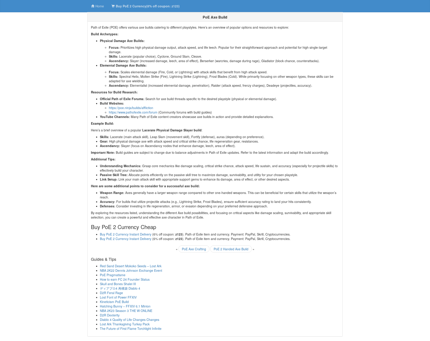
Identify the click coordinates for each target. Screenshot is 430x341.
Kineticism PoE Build (114, 301)
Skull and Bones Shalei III (118, 284)
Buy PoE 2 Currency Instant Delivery (125, 234)
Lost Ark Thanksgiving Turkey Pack (125, 324)
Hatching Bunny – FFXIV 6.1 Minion (125, 306)
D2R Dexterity (110, 315)
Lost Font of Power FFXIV (118, 297)
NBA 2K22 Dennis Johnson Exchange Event (131, 270)
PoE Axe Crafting (194, 249)
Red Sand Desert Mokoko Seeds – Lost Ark (130, 266)
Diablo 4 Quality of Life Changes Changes (129, 319)
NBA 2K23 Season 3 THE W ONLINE (126, 310)
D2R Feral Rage (111, 292)
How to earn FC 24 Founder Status (125, 279)
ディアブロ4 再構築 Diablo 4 (120, 288)
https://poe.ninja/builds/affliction (131, 107)
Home (99, 6)
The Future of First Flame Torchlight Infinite (130, 328)
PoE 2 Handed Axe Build (231, 249)
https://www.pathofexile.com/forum (133, 112)
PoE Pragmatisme (112, 275)
